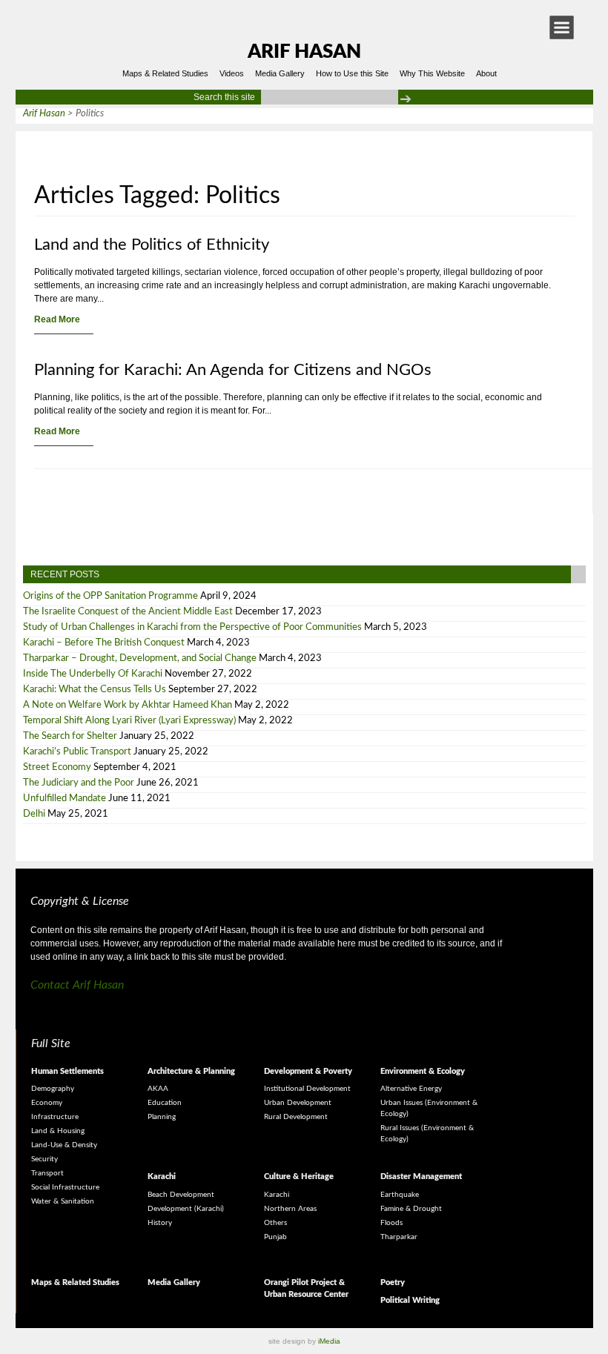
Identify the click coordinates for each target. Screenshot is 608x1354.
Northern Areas (290, 1208)
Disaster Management (421, 1176)
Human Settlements (67, 1071)
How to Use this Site (352, 73)
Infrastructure (55, 1117)
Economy (46, 1102)
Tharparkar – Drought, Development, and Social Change (140, 658)
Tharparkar (398, 1237)
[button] (562, 27)
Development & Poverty (308, 1071)
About (486, 73)
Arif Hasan (304, 52)
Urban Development (297, 1102)
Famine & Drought (411, 1208)
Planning (162, 1117)
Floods (391, 1223)
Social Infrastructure (65, 1187)
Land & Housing (58, 1131)
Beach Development (181, 1194)
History (160, 1223)
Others (275, 1223)
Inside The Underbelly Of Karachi (92, 674)
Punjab (275, 1237)
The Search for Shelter (70, 736)
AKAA (158, 1088)
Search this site (224, 97)
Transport (47, 1173)
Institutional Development (307, 1088)
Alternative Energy (411, 1088)
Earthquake (399, 1194)
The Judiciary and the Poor (78, 783)
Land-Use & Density (64, 1145)
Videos (231, 73)
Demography (52, 1088)
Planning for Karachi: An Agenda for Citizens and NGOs (233, 370)
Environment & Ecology (422, 1071)
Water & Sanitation (62, 1201)
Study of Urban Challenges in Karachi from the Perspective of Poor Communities (192, 627)
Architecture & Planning (191, 1071)
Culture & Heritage (299, 1176)
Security (44, 1159)
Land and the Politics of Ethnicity (151, 244)
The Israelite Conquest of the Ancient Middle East (128, 612)
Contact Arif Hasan (77, 985)
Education (165, 1102)
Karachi (162, 1176)
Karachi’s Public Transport (77, 752)
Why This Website (432, 73)
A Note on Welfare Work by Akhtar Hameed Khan (127, 705)
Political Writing (410, 1300)
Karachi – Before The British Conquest (104, 643)
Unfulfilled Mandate (64, 798)
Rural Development (296, 1117)
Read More (57, 319)
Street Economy (57, 767)
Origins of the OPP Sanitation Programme (110, 596)
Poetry (392, 1282)
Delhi (34, 814)
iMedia (329, 1341)
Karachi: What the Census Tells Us (94, 689)
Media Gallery (280, 73)
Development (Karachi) (186, 1208)
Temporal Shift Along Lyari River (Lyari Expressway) (129, 721)
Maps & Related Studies (165, 73)
